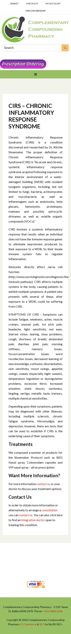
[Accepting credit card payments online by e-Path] (35, 589)
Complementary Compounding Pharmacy (35, 29)
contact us (43, 484)
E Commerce (28, 624)
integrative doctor (33, 520)
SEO (42, 624)
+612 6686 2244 (53, 611)
